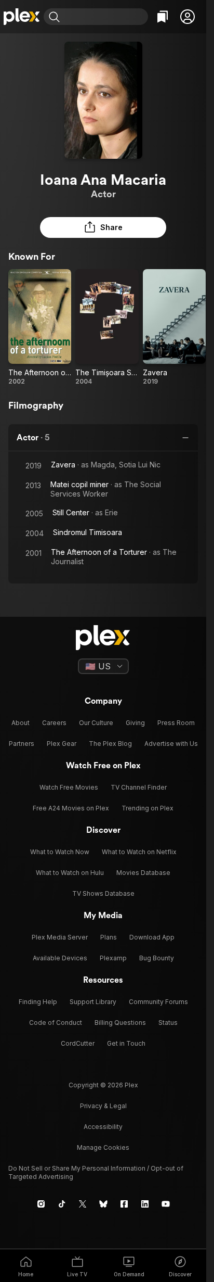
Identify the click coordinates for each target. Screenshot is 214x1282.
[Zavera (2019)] (174, 327)
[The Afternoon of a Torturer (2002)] (39, 327)
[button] (187, 16)
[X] (82, 1204)
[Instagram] (41, 1204)
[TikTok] (61, 1204)
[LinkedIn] (145, 1204)
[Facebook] (124, 1204)
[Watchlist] (162, 16)
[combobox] (105, 16)
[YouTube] (165, 1204)
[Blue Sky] (103, 1204)
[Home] (21, 16)
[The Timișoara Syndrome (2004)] (106, 327)
